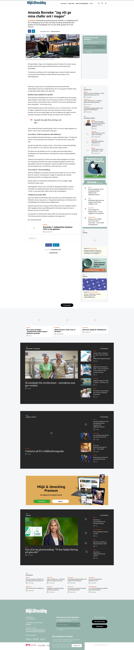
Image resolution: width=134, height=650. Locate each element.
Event (91, 3)
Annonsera (42, 639)
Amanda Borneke (55, 31)
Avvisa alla (67, 645)
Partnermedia (36, 639)
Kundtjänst (49, 645)
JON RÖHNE (28, 624)
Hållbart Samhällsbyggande (82, 3)
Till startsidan (67, 305)
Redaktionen (28, 639)
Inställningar (57, 645)
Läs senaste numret (99, 621)
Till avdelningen (104, 348)
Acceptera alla (77, 645)
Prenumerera (64, 3)
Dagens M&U (71, 3)
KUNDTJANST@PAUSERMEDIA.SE (38, 629)
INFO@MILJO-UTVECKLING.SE (38, 631)
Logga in (60, 501)
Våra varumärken (42, 645)
